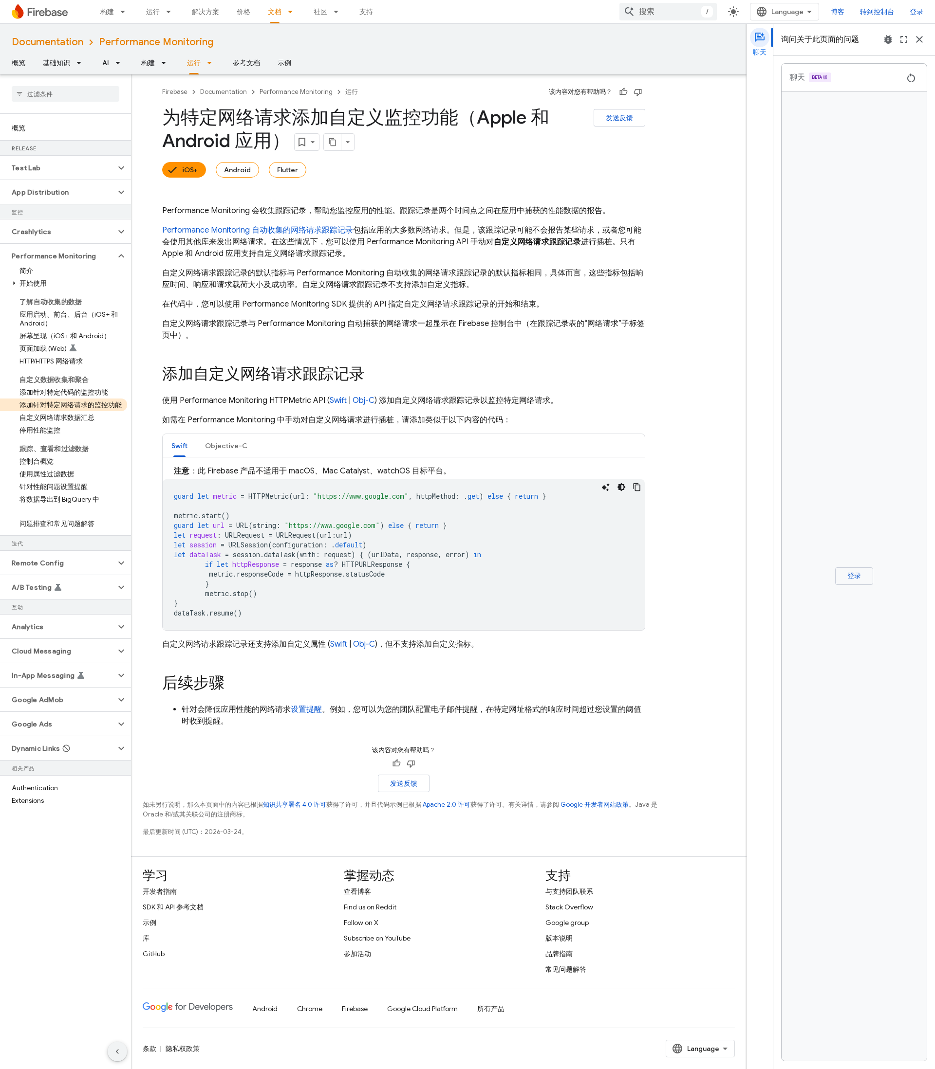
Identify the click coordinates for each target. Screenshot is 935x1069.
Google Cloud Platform (422, 1008)
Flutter (287, 169)
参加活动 (357, 953)
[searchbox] (65, 94)
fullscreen (904, 39)
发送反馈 (619, 117)
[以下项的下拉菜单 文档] (293, 11)
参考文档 (246, 62)
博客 (837, 11)
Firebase (174, 92)
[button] (57, 168)
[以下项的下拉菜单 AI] (120, 62)
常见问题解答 (565, 969)
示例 (284, 62)
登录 (916, 11)
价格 (243, 11)
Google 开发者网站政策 (595, 804)
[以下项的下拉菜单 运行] (171, 11)
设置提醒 (306, 709)
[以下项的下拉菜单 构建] (125, 11)
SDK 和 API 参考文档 (173, 907)
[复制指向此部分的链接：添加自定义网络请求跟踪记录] (374, 375)
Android (237, 169)
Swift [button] (179, 445)
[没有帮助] (638, 92)
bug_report (888, 39)
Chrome (309, 1008)
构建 (107, 11)
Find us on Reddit (370, 907)
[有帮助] (623, 92)
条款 (149, 1048)
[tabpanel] (404, 547)
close (919, 39)
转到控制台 (877, 11)
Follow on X (361, 922)
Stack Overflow (569, 907)
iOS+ (190, 169)
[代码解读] (606, 487)
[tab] (179, 445)
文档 (274, 11)
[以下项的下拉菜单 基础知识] (82, 62)
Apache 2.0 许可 (446, 804)
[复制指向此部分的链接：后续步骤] (234, 684)
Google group (567, 922)
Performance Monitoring (156, 42)
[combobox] (668, 11)
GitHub (154, 953)
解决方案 (205, 11)
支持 (366, 11)
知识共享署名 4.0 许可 (294, 804)
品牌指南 (559, 953)
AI (105, 62)
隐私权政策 (183, 1048)
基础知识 (56, 62)
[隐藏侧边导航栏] (117, 1051)
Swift (338, 400)
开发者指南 (160, 891)
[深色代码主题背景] (621, 487)
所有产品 (491, 1008)
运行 (153, 11)
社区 (320, 11)
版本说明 (559, 938)
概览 (18, 62)
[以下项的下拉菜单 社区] (339, 11)
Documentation (47, 42)
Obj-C (363, 400)
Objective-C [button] (226, 445)
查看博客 (357, 891)
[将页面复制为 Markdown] (332, 142)
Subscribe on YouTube (377, 938)
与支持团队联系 (569, 891)
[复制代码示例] (637, 487)
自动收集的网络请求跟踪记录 (257, 230)
